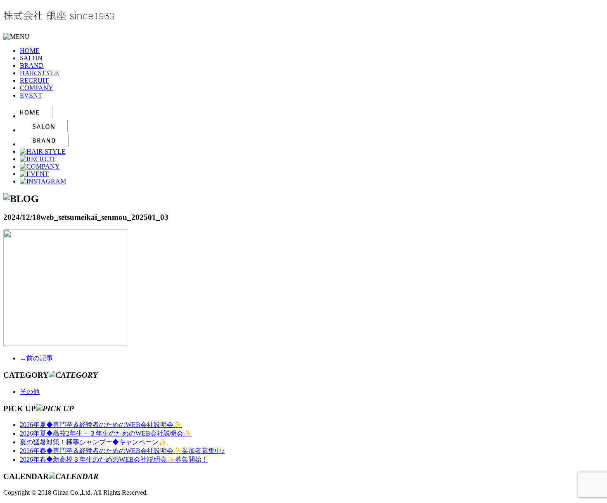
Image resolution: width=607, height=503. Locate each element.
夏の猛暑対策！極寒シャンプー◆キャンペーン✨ (93, 442)
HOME (30, 50)
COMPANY (36, 87)
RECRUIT (34, 80)
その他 (30, 391)
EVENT (31, 95)
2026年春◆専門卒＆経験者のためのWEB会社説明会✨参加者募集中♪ (122, 450)
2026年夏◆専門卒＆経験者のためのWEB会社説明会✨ (101, 424)
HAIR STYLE (39, 72)
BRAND (32, 65)
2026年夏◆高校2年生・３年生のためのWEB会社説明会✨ (106, 433)
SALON (31, 58)
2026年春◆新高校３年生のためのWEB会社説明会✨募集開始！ (114, 459)
